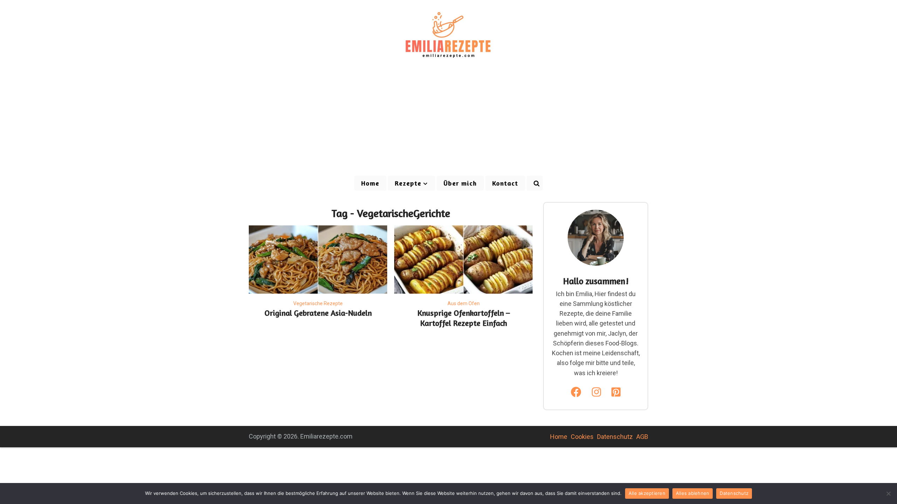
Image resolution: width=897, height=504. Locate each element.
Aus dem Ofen (463, 303)
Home (370, 183)
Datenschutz (615, 436)
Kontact (505, 183)
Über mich (460, 183)
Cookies (582, 436)
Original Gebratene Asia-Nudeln (318, 312)
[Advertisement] (448, 123)
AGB (642, 436)
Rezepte (408, 183)
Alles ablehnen (693, 493)
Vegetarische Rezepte (318, 303)
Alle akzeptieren (647, 493)
